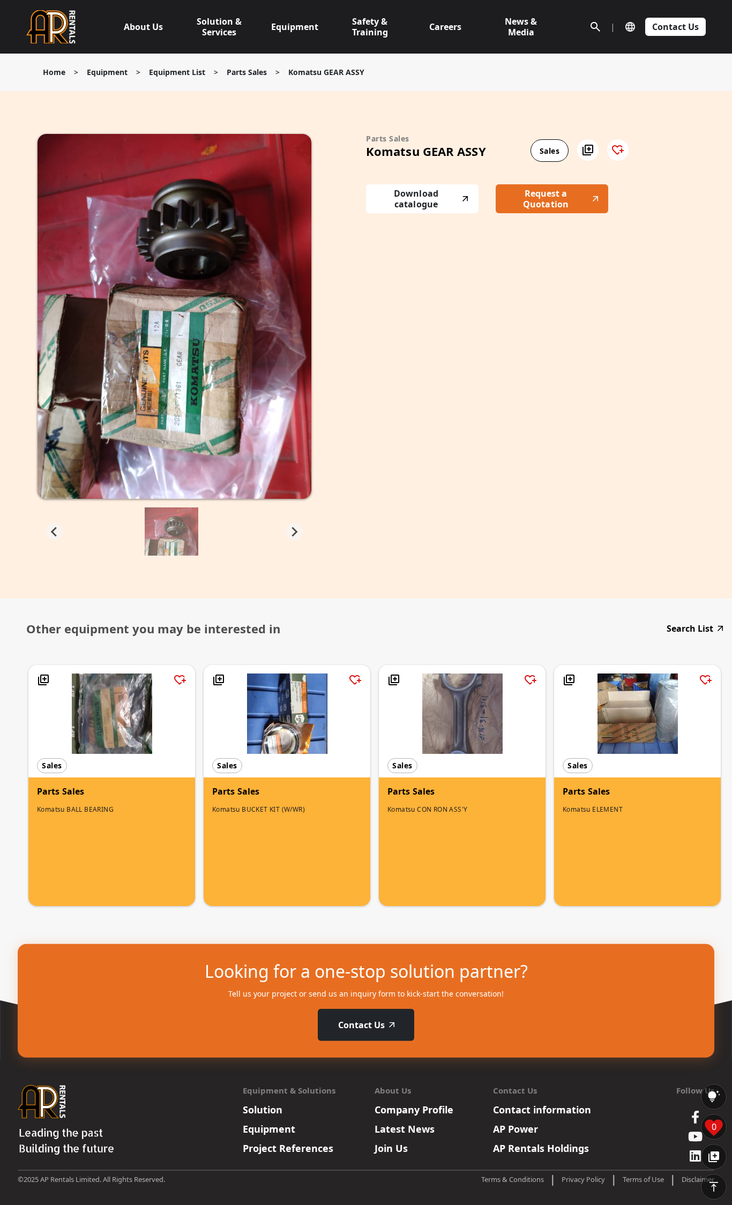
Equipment (107, 72)
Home (54, 72)
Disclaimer (698, 1179)
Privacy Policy (583, 1179)
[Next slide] (294, 531)
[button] (588, 150)
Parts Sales (247, 72)
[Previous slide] (54, 531)
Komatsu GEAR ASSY (326, 72)
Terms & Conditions (512, 1179)
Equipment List (177, 72)
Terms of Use (643, 1179)
